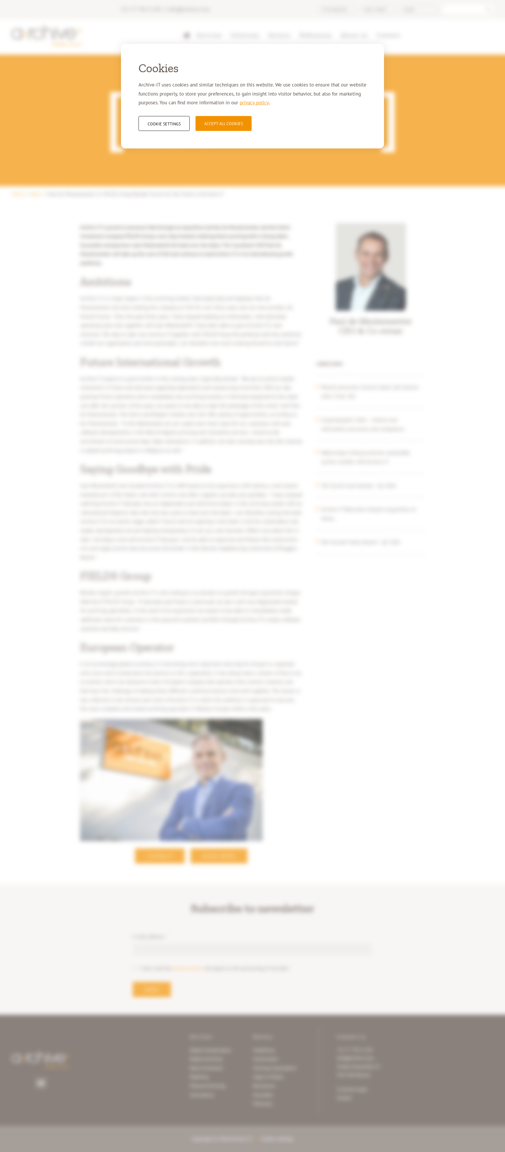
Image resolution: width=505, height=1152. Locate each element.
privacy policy (254, 102)
